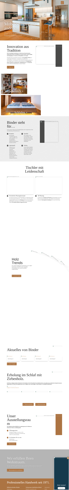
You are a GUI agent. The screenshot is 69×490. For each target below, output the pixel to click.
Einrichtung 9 (24, 358)
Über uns (11, 67)
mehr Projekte (12, 364)
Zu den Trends (17, 276)
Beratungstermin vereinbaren (16, 470)
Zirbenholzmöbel (41, 404)
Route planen (12, 443)
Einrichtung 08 (38, 358)
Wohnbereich (47, 487)
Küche (46, 489)
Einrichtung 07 (52, 358)
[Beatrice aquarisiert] (13, 391)
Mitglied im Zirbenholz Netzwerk (13, 387)
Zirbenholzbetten (29, 404)
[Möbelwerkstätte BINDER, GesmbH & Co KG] (27, 391)
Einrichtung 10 (10, 358)
